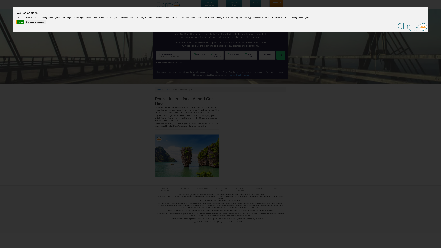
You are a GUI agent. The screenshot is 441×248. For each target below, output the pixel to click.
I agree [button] (20, 22)
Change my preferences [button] (35, 22)
